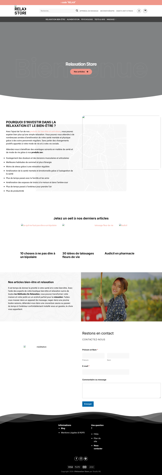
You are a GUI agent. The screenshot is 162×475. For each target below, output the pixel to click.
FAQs (96, 434)
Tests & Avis (100, 19)
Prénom (85, 360)
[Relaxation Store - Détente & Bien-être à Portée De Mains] (25, 11)
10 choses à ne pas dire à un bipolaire (37, 255)
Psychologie (87, 19)
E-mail (85, 366)
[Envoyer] (77, 11)
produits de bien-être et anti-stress (45, 131)
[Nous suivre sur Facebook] (76, 459)
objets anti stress (124, 11)
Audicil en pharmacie (119, 253)
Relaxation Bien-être (55, 19)
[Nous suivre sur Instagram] (81, 459)
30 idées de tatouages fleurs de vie (78, 255)
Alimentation (73, 19)
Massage (111, 19)
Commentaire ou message (94, 380)
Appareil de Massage (89, 11)
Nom (109, 360)
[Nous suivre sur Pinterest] (86, 459)
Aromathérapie (107, 11)
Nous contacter (98, 447)
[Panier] (145, 11)
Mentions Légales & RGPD (73, 432)
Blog (63, 428)
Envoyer (88, 404)
